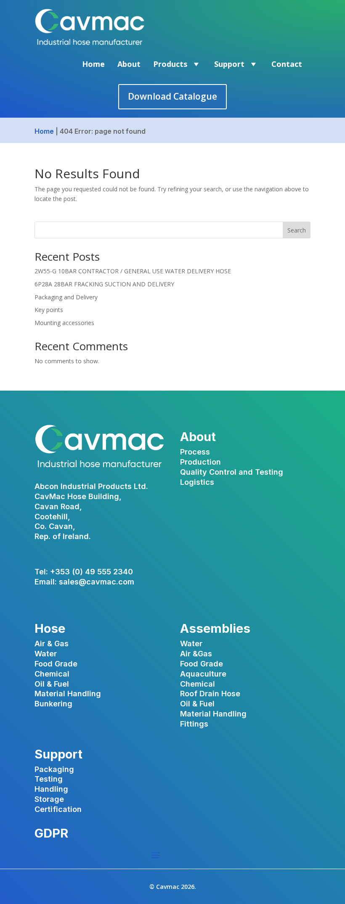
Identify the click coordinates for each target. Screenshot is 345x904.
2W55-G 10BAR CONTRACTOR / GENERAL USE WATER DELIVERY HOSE (132, 271)
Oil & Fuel (51, 683)
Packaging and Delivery (66, 297)
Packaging (54, 769)
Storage (49, 799)
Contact (286, 64)
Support (229, 64)
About (129, 64)
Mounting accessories (64, 323)
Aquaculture (203, 673)
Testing (48, 778)
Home (93, 64)
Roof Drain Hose (210, 693)
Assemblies (215, 628)
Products (170, 64)
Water (45, 653)
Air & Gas (51, 643)
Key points (48, 310)
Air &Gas (196, 653)
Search (296, 230)
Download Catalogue (172, 96)
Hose (49, 628)
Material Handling (67, 693)
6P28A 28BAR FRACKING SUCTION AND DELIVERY (104, 284)
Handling (51, 789)
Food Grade (55, 663)
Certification (58, 809)
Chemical (51, 673)
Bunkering (53, 703)
